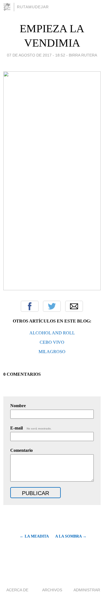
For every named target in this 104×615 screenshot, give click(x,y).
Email (74, 306)
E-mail (31, 428)
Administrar (86, 590)
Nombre (18, 405)
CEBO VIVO (52, 342)
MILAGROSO (52, 351)
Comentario (21, 450)
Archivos (52, 590)
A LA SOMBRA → (71, 536)
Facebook (30, 306)
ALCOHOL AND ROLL (52, 333)
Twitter (52, 306)
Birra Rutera (83, 55)
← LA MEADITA (34, 536)
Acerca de (17, 590)
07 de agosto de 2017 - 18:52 (36, 55)
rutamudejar (33, 7)
